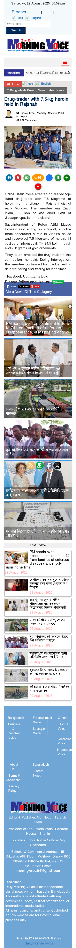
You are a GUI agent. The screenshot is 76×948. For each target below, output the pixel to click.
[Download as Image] (26, 177)
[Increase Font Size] (66, 177)
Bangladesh (18, 90)
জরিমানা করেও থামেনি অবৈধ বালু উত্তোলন (49, 689)
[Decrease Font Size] (38, 186)
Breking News (36, 90)
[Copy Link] (58, 177)
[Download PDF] (18, 177)
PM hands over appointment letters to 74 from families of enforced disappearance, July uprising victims (37, 328)
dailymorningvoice (39, 943)
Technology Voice (65, 741)
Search (16, 30)
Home (14, 84)
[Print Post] (9, 177)
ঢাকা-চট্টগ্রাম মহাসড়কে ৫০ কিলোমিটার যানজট (34, 411)
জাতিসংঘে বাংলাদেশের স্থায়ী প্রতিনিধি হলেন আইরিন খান (37, 493)
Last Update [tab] (38, 545)
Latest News (55, 90)
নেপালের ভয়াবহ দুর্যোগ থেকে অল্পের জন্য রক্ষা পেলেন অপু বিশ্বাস (49, 583)
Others (62, 718)
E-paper (19, 11)
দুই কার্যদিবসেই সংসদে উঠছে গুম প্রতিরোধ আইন (37, 452)
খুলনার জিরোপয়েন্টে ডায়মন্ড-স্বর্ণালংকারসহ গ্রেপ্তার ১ (37, 533)
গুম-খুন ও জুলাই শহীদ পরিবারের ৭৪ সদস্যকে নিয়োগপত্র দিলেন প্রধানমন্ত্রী (33, 370)
